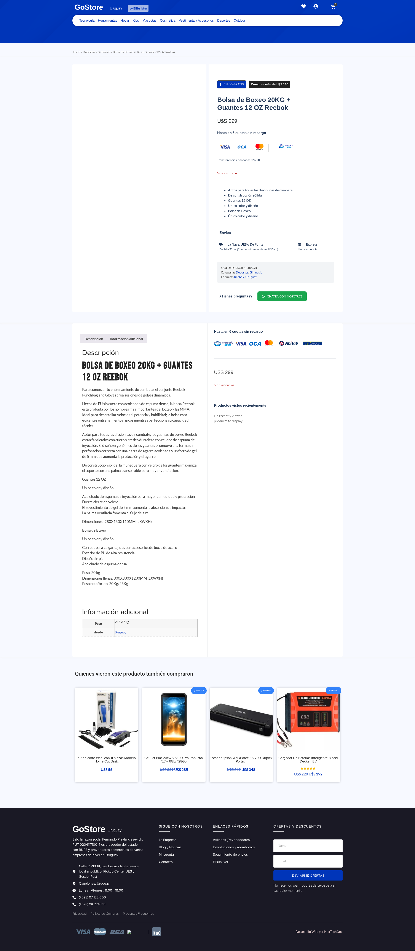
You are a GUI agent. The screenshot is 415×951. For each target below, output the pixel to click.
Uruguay (251, 277)
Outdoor (239, 20)
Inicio (76, 52)
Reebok (239, 277)
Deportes (223, 20)
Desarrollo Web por (310, 931)
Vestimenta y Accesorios (196, 20)
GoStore (89, 7)
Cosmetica (167, 20)
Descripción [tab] (94, 339)
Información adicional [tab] (126, 339)
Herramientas (107, 20)
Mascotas (149, 20)
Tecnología (86, 20)
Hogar (125, 20)
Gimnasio (104, 52)
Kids (136, 20)
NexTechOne (333, 931)
